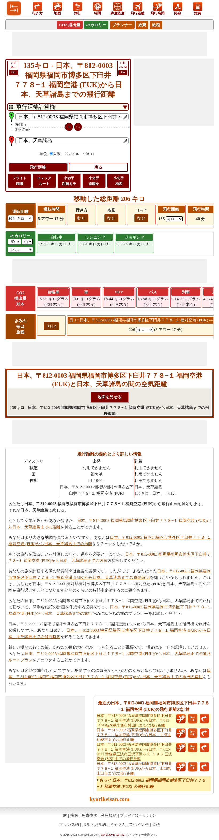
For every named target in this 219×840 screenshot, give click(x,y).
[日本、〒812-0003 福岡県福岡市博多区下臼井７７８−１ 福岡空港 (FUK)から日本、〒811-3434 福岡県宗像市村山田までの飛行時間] (180, 718)
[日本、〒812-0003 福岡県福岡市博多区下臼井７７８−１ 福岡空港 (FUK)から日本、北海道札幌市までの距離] (192, 733)
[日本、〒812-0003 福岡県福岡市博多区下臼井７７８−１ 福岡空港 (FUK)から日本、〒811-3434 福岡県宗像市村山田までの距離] (192, 718)
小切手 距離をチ (69, 181)
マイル (73, 154)
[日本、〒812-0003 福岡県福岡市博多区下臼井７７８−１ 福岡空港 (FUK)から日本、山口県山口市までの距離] (192, 766)
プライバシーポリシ (138, 815)
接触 (74, 815)
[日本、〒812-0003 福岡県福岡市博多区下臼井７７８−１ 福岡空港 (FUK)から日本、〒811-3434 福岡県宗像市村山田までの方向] (204, 718)
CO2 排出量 (69, 25)
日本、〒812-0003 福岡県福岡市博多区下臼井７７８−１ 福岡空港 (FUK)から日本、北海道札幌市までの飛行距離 (134, 735)
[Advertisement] (109, 44)
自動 (57, 154)
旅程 (156, 25)
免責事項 (89, 815)
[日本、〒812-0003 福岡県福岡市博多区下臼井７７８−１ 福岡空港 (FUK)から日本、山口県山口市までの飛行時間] (180, 766)
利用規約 (109, 815)
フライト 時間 (19, 181)
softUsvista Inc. (113, 835)
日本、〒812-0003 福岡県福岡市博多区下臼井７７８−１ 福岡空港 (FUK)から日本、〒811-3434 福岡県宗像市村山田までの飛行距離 (134, 720)
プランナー (122, 25)
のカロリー (96, 25)
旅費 (142, 25)
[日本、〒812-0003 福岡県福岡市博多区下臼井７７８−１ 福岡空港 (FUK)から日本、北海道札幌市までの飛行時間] (180, 733)
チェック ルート (44, 181)
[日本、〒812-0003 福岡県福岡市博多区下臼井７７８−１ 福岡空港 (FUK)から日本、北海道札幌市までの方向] (204, 733)
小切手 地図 (119, 181)
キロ (90, 154)
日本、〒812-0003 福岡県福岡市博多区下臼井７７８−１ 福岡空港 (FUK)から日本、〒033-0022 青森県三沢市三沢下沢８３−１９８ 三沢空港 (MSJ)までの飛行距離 (134, 752)
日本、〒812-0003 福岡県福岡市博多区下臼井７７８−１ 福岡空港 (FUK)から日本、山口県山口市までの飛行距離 (134, 768)
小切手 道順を (94, 181)
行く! (81, 218)
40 (123, 67)
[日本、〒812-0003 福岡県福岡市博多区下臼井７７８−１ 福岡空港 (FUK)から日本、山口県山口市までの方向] (204, 766)
